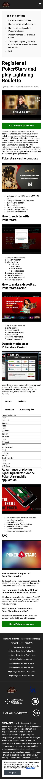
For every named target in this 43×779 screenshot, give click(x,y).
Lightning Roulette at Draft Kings (21, 655)
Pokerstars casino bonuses (19, 20)
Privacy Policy (16, 643)
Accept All (12, 773)
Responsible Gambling (30, 639)
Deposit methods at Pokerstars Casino (21, 36)
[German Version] (23, 42)
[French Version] (4, 42)
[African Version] (35, 42)
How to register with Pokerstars (21, 24)
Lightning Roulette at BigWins (21, 663)
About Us (29, 643)
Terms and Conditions (21, 647)
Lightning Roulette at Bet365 (21, 675)
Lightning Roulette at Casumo (21, 659)
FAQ (10, 51)
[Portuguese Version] (17, 42)
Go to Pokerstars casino (21, 125)
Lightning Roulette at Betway (21, 667)
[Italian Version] (29, 42)
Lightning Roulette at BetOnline (21, 671)
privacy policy (30, 768)
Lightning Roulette (8, 87)
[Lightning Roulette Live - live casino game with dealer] (6, 4)
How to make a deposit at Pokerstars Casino (19, 29)
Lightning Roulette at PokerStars (21, 651)
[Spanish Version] (10, 42)
